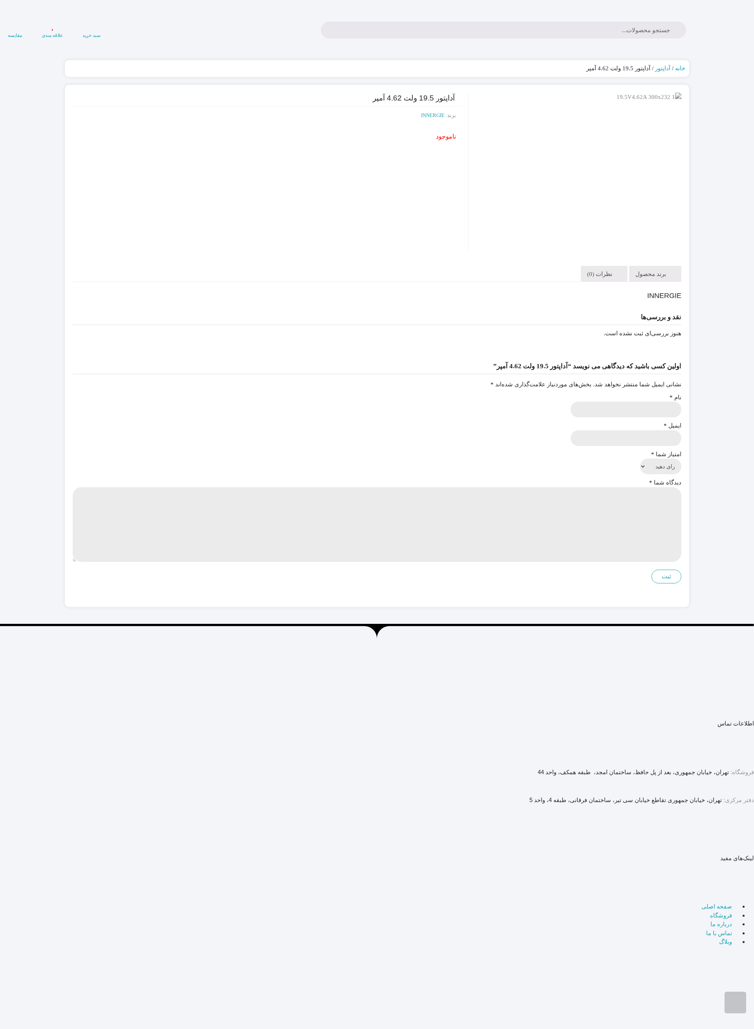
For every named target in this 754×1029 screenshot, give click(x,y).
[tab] (655, 274)
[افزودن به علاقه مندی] (673, 139)
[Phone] (744, 834)
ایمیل (672, 425)
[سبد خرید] (91, 26)
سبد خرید (91, 35)
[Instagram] (680, 834)
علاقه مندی (52, 35)
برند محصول (651, 274)
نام (675, 397)
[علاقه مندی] (52, 26)
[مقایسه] (15, 26)
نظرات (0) (600, 274)
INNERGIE (433, 115)
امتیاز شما (666, 454)
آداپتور (662, 68)
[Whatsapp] (702, 834)
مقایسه (15, 35)
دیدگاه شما (665, 482)
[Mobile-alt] (723, 834)
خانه (680, 68)
